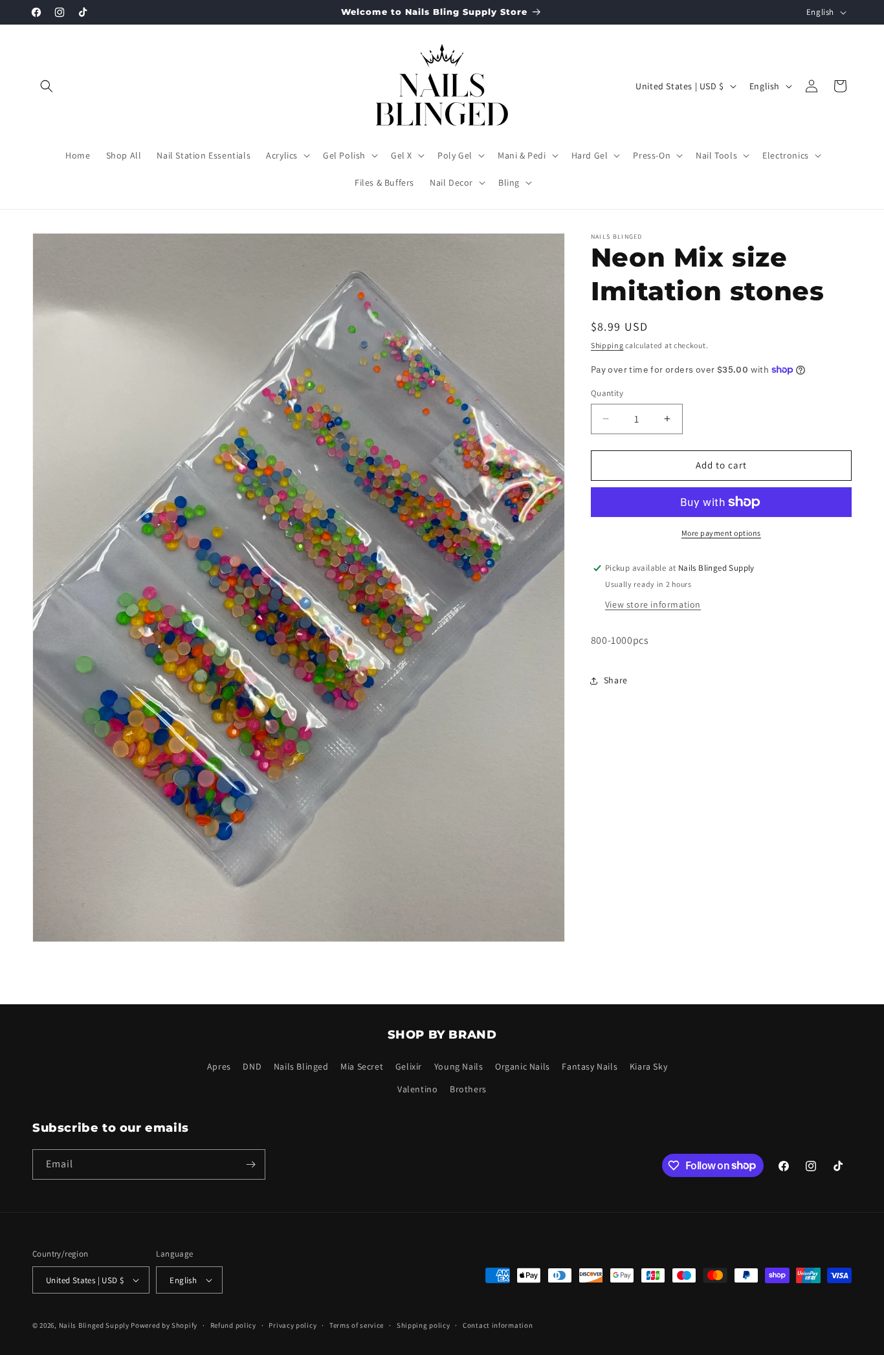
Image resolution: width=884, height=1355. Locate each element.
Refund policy (233, 1325)
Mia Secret (361, 1067)
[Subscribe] (250, 1164)
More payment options (721, 533)
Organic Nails (522, 1067)
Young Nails (458, 1067)
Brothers (468, 1090)
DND (252, 1067)
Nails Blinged (301, 1067)
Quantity (607, 393)
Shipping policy (423, 1325)
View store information (653, 604)
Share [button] (616, 680)
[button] (46, 86)
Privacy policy (292, 1325)
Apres (219, 1067)
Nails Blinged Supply (94, 1325)
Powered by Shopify (164, 1325)
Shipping (607, 345)
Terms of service (356, 1325)
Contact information (498, 1325)
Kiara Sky (648, 1067)
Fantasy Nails (589, 1067)
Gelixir (408, 1067)
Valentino (417, 1090)
